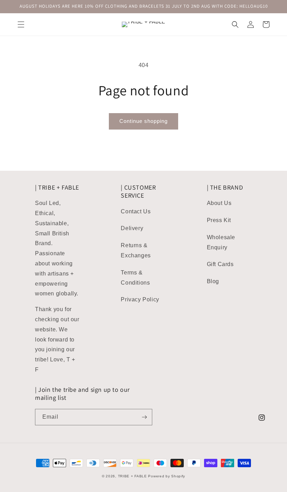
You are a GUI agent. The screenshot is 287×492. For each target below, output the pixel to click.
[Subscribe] (144, 417)
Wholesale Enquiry (221, 242)
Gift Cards (220, 264)
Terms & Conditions (135, 278)
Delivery (132, 228)
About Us (219, 203)
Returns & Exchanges (135, 250)
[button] (21, 24)
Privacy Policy (140, 299)
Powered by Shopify (166, 476)
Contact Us (135, 211)
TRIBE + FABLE (132, 476)
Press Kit (219, 220)
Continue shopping (143, 121)
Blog (213, 281)
